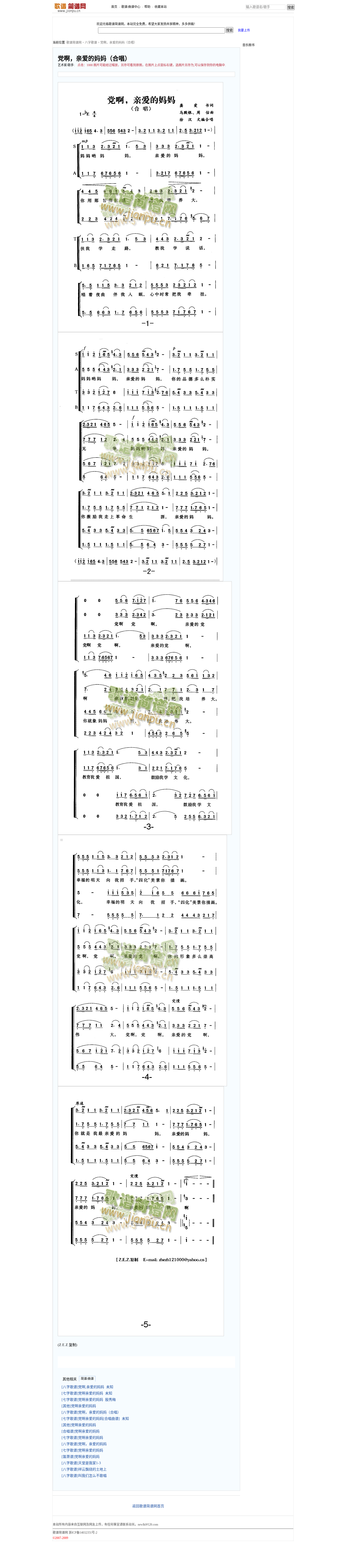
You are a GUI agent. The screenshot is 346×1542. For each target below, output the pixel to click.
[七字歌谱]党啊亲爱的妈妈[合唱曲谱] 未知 (95, 1419)
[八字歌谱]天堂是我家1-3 (82, 1463)
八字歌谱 (91, 42)
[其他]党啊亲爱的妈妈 (80, 1406)
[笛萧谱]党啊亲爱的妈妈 (82, 1457)
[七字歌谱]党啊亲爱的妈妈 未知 (87, 1393)
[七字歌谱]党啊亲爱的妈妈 (83, 1438)
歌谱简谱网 (74, 42)
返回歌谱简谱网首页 (148, 1506)
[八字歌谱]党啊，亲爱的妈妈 (85, 1444)
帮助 (147, 7)
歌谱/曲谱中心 (130, 7)
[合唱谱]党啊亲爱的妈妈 (82, 1431)
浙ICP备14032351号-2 (83, 1532)
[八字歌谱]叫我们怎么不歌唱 (85, 1476)
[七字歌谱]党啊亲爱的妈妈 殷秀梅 (89, 1400)
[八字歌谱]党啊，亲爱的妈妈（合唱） (92, 1412)
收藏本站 (161, 7)
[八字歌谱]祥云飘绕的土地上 (85, 1469)
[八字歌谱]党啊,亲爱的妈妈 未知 (87, 1387)
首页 (114, 7)
